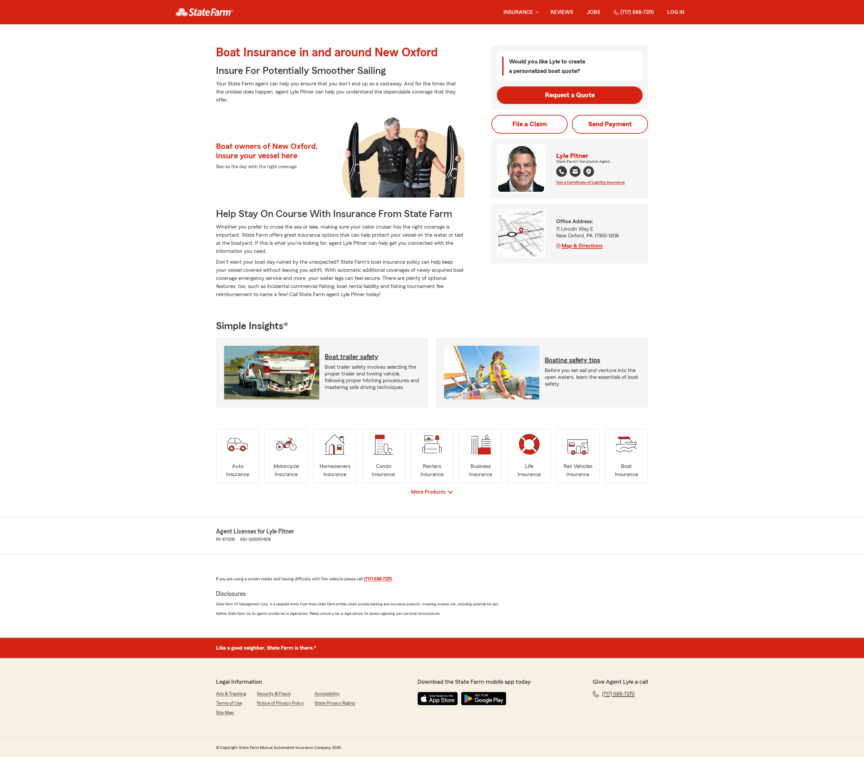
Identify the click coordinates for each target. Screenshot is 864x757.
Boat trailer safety (351, 357)
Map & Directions (582, 246)
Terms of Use (229, 703)
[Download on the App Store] (437, 698)
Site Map (225, 712)
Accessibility (327, 693)
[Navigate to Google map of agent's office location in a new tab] (588, 171)
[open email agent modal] (575, 172)
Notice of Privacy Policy (280, 703)
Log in (675, 12)
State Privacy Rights (335, 703)
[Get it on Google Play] (483, 698)
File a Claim (529, 124)
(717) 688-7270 (637, 12)
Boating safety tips (572, 360)
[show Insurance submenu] (535, 12)
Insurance (518, 12)
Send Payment (610, 124)
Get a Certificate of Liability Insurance (590, 182)
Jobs (593, 12)
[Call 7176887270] (561, 171)
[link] (204, 12)
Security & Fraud (274, 693)
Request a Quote (570, 95)
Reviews (561, 12)
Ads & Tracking (231, 693)
